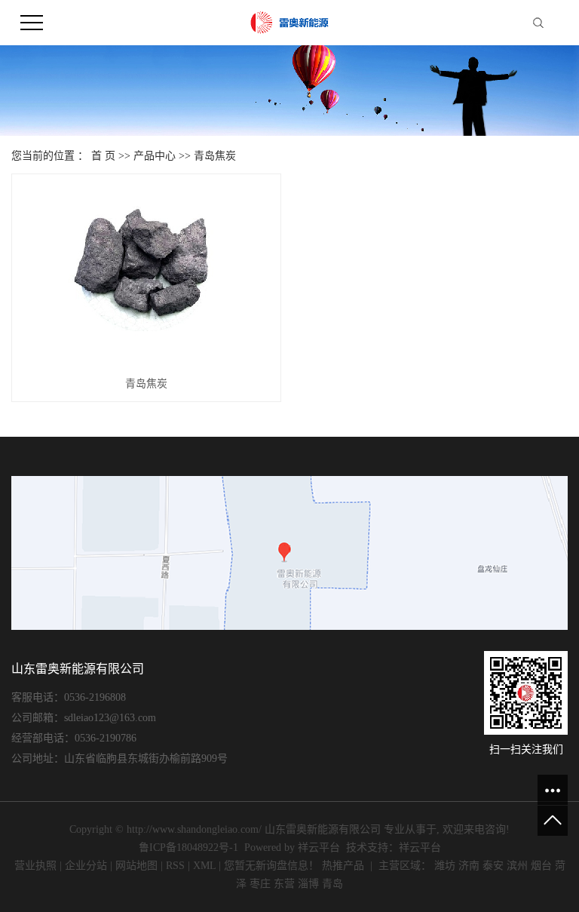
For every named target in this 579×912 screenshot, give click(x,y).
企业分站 (86, 865)
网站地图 (136, 865)
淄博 (308, 883)
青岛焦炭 (215, 155)
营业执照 (35, 865)
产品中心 (154, 155)
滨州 (517, 865)
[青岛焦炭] (146, 274)
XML (204, 865)
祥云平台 (319, 847)
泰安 (493, 865)
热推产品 (343, 865)
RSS (175, 865)
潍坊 (444, 865)
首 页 (103, 155)
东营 (284, 883)
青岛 (332, 883)
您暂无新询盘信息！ (271, 865)
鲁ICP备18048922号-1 (188, 847)
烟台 (541, 865)
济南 (468, 865)
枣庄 (260, 883)
